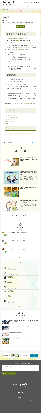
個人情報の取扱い (24, 400)
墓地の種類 (8, 123)
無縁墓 (22, 103)
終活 (9, 396)
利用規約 (18, 400)
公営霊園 (15, 38)
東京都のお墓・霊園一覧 (11, 119)
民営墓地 (20, 49)
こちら (23, 376)
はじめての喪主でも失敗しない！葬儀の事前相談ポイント (28, 201)
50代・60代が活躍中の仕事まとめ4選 (15, 332)
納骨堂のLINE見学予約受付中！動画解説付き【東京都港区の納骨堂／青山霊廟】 (28, 159)
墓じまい (6, 105)
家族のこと (28, 6)
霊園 (12, 66)
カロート (30, 103)
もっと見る (20, 257)
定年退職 (4, 396)
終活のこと (18, 6)
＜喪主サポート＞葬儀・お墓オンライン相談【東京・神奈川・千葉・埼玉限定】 (28, 173)
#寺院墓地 (22, 133)
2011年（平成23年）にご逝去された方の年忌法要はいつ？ (18, 232)
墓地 (6, 38)
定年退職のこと (2, 6)
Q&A (35, 396)
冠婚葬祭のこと (13, 6)
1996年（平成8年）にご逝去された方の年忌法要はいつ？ (18, 240)
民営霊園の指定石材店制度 (11, 121)
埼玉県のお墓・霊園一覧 (11, 115)
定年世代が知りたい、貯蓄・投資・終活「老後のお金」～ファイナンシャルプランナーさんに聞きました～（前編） (23, 321)
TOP (1, 9)
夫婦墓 (33, 103)
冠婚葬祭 (19, 396)
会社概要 (6, 400)
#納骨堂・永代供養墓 (9, 133)
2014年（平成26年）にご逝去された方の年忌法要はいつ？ (18, 249)
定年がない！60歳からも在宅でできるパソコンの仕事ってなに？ (19, 338)
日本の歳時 (8, 6)
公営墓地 (17, 40)
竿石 (27, 103)
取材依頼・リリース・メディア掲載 (16, 402)
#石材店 (31, 133)
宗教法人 (27, 45)
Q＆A (33, 6)
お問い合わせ (31, 400)
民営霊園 (20, 38)
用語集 (38, 6)
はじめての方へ (12, 400)
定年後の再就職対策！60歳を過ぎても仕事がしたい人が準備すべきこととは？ (21, 326)
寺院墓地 (10, 38)
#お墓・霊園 (17, 133)
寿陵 (14, 61)
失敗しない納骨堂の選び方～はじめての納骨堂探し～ (28, 188)
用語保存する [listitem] (21, 26)
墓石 (12, 57)
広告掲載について (26, 402)
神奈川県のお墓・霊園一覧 (11, 117)
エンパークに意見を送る (10, 373)
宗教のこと (23, 6)
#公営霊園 (27, 133)
